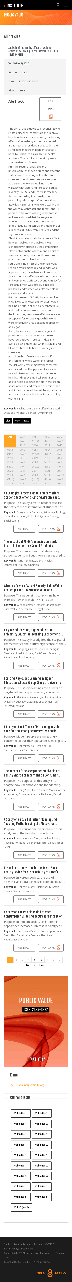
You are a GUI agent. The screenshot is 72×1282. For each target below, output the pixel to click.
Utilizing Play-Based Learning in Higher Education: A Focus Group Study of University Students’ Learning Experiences (32, 682)
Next (26, 420)
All (10, 437)
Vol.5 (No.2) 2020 (10, 466)
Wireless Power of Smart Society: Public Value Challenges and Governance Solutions (33, 588)
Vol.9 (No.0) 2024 (47, 479)
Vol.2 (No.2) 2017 (60, 441)
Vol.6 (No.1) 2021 (23, 466)
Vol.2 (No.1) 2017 (47, 441)
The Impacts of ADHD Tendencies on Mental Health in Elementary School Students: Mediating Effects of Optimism (31, 546)
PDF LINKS (50, 105)
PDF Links (48, 529)
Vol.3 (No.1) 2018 (10, 454)
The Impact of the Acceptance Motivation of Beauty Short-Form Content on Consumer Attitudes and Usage (32, 775)
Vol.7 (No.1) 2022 (10, 479)
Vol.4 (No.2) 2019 (47, 454)
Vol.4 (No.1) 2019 (35, 454)
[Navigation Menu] (66, 5)
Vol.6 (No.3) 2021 (47, 466)
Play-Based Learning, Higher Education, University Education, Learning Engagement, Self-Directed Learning (32, 634)
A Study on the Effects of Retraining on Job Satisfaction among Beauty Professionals (31, 729)
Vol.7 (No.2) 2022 (23, 479)
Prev (17, 420)
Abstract (24, 529)
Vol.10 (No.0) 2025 (60, 479)
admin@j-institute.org (31, 1085)
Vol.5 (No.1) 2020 (60, 454)
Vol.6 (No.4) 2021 (60, 466)
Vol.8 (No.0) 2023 (35, 479)
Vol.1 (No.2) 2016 (35, 441)
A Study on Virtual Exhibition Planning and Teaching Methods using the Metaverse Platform (30, 823)
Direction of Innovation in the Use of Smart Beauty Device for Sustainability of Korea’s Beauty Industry (31, 872)
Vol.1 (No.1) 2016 (23, 441)
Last (41, 965)
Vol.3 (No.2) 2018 (23, 454)
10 (27, 965)
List (8, 420)
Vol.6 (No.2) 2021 (35, 466)
